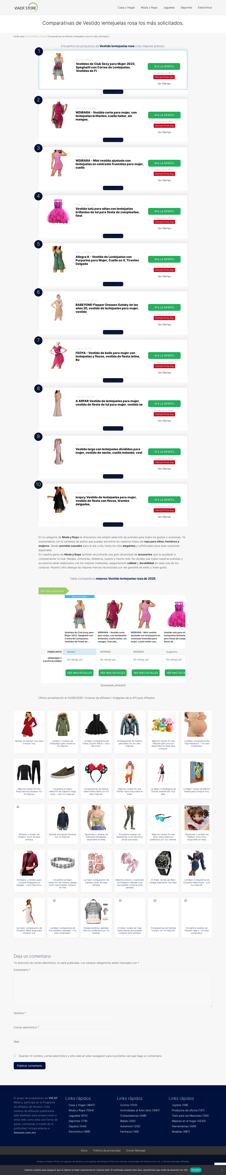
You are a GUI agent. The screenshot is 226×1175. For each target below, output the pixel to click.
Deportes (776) (78, 1121)
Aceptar (196, 1170)
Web (16, 1041)
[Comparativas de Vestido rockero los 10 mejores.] (163, 911)
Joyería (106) (180, 1105)
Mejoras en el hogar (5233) (189, 1121)
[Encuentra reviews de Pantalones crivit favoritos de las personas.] (129, 817)
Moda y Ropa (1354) (81, 1110)
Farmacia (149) (129, 1131)
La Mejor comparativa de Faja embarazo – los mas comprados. (196, 743)
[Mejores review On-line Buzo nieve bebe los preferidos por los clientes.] (163, 817)
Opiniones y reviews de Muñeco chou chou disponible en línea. (196, 837)
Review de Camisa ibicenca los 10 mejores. (62, 835)
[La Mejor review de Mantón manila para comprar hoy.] (196, 772)
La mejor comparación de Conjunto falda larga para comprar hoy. (29, 930)
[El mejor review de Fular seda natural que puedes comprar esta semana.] (129, 911)
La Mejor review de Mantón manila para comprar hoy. (196, 790)
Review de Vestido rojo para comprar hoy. (29, 742)
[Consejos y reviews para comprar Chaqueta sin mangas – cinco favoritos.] (29, 863)
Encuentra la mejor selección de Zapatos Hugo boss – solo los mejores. (62, 791)
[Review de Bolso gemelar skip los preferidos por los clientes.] (96, 911)
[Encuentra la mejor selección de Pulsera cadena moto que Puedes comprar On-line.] (62, 863)
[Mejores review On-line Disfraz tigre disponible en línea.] (129, 772)
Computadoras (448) (133, 1115)
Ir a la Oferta (164, 66)
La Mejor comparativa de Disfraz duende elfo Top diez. (163, 791)
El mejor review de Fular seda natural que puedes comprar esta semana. (129, 930)
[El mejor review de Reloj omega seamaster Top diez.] (163, 863)
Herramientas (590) (184, 1126)
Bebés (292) (128, 1121)
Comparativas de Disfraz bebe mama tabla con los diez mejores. (96, 791)
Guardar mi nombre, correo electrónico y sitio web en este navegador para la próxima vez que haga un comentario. (90, 1056)
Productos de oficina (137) (188, 1110)
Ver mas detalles (79, 672)
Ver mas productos (52, 591)
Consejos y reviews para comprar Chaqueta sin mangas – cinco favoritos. (29, 882)
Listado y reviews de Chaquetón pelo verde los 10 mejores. (62, 743)
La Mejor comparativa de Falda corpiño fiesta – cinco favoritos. (96, 743)
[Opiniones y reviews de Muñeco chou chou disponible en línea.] (196, 817)
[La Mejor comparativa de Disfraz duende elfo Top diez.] (163, 772)
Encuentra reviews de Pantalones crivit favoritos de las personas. (130, 837)
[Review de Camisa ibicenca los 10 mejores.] (62, 817)
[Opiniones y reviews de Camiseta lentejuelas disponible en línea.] (96, 817)
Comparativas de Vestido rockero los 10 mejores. (163, 929)
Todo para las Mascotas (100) (190, 1115)
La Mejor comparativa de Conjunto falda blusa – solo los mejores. (196, 882)
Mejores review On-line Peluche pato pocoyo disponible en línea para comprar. (163, 745)
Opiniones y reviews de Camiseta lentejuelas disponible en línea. (96, 837)
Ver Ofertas (164, 83)
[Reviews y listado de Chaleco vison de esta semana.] (29, 817)
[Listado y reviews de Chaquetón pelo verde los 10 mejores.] (62, 724)
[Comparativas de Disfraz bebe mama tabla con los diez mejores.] (96, 772)
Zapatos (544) (78, 1126)
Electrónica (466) (79, 1131)
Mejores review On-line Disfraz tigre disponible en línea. (130, 791)
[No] (222, 1170)
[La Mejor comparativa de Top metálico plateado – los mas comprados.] (62, 911)
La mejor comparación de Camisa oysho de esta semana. (96, 882)
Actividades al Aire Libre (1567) (140, 1110)
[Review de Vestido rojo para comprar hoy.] (29, 724)
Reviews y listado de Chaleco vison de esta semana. (29, 837)
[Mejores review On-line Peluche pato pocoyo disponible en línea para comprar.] (163, 724)
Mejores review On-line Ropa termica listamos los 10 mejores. (29, 791)
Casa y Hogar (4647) (82, 1105)
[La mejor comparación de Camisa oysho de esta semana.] (96, 863)
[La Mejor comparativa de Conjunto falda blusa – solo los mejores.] (196, 863)
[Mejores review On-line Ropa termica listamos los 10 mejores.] (29, 772)
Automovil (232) (130, 1126)
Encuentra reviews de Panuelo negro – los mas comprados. (197, 930)
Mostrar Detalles (113, 91)
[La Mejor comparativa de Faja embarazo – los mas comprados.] (196, 724)
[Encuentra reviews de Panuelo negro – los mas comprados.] (196, 911)
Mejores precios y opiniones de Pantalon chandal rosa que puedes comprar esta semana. (130, 884)
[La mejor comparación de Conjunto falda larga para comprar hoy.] (29, 911)
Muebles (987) (181, 1131)
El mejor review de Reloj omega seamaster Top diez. (163, 881)
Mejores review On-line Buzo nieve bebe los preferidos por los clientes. (163, 837)
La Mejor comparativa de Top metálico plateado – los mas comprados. (62, 930)
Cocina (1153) (128, 1105)
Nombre (20, 1013)
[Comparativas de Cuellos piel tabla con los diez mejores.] (129, 724)
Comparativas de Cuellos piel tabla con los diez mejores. (129, 743)
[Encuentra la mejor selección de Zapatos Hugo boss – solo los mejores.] (62, 772)
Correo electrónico (26, 1027)
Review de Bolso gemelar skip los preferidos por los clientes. (96, 930)
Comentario (22, 969)
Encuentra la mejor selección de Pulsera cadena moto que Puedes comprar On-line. (63, 884)
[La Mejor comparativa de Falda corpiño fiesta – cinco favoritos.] (96, 724)
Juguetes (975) (78, 1115)
